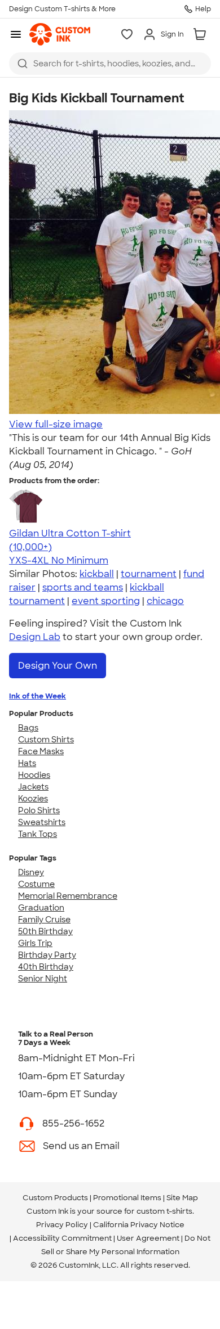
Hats (27, 763)
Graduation (41, 908)
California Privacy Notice (138, 1224)
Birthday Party (47, 955)
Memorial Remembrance (67, 896)
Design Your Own (57, 666)
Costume (36, 884)
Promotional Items (127, 1197)
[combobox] (110, 63)
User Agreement (148, 1238)
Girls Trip (35, 943)
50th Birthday (45, 931)
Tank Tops (37, 834)
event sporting (106, 601)
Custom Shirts (46, 740)
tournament (149, 574)
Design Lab (34, 637)
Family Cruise (44, 919)
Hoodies (34, 775)
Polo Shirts (39, 810)
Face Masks (41, 751)
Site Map (182, 1197)
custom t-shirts (164, 1211)
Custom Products (55, 1197)
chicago (165, 601)
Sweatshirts (41, 822)
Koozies (33, 799)
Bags (28, 728)
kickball (97, 574)
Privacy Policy (62, 1224)
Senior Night (42, 979)
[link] (59, 34)
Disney (31, 872)
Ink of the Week (37, 696)
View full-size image (56, 424)
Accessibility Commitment (62, 1238)
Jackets (33, 787)
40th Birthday (45, 967)
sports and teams (82, 587)
